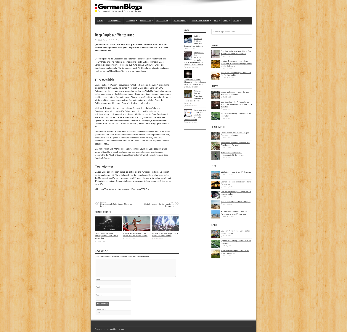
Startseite (98, 329)
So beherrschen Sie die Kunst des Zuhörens (159, 204)
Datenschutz (119, 329)
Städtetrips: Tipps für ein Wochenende (236, 172)
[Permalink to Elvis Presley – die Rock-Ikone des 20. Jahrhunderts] (136, 230)
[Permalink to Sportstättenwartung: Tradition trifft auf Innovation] (215, 120)
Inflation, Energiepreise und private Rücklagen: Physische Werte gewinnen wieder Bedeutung (236, 63)
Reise (216, 20)
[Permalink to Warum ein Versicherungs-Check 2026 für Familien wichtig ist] (215, 79)
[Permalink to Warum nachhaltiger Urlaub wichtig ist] (215, 208)
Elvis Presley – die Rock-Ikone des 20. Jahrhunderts (135, 234)
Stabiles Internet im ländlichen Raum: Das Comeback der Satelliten (193, 41)
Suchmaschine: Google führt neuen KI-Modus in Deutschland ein (195, 115)
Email (98, 287)
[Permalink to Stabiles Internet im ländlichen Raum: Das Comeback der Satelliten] (188, 43)
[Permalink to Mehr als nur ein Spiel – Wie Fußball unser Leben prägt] (215, 257)
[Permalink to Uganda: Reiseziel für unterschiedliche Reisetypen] (215, 188)
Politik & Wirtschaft (200, 20)
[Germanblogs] (118, 10)
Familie (100, 20)
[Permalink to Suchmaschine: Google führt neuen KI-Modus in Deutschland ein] (188, 116)
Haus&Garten (145, 20)
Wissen (236, 20)
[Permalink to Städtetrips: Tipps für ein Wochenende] (215, 178)
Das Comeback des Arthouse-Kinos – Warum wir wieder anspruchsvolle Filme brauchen (236, 104)
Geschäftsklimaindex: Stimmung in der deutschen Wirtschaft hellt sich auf (195, 82)
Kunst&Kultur (162, 20)
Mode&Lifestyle (180, 20)
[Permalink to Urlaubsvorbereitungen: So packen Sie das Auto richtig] (215, 198)
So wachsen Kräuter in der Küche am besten (116, 204)
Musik (100, 40)
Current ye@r (101, 309)
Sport (225, 20)
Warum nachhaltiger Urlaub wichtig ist (235, 202)
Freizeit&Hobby (114, 20)
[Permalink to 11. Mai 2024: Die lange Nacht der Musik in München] (165, 230)
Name (98, 279)
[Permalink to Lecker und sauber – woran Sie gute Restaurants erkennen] (215, 98)
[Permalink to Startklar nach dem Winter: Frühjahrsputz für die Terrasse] (215, 159)
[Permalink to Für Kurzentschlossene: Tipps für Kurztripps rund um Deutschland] (215, 218)
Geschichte (100, 155)
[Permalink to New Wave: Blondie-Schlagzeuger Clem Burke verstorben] (108, 230)
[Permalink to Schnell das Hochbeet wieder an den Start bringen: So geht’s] (215, 149)
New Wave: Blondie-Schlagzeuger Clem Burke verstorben (106, 235)
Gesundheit (130, 20)
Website (99, 295)
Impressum (108, 329)
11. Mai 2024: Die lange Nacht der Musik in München (165, 234)
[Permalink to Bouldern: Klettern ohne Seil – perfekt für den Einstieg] (215, 237)
